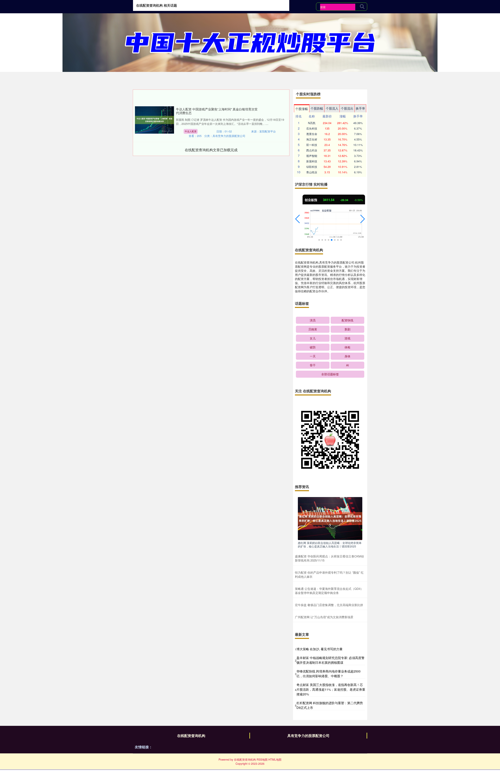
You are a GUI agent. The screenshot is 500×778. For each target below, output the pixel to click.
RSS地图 (262, 759)
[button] (297, 219)
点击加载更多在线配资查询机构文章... (211, 149)
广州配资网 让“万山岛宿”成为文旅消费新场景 (324, 617)
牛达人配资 (190, 131)
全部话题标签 (330, 374)
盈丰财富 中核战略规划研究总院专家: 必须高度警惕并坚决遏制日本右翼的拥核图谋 (330, 660)
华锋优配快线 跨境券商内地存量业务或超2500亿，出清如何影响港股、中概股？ (328, 673)
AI (347, 365)
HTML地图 (274, 759)
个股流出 (347, 108)
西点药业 (311, 150)
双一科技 (311, 145)
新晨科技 (311, 161)
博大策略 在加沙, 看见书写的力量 (319, 649)
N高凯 (311, 123)
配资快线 (347, 320)
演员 (313, 320)
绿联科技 (311, 167)
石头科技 (311, 128)
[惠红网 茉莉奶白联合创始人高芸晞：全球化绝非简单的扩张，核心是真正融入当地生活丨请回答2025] (330, 518)
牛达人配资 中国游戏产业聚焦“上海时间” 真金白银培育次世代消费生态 (217, 111)
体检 (347, 347)
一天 (313, 356)
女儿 (313, 338)
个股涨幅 (301, 108)
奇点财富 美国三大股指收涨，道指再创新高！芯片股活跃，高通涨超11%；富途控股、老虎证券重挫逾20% (330, 689)
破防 (313, 347)
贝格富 (312, 329)
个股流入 (332, 108)
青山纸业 (311, 172)
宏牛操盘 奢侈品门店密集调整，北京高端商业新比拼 (329, 605)
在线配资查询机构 (191, 735)
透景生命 (311, 134)
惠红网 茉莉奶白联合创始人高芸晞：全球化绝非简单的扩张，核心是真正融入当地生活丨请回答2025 (330, 544)
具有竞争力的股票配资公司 (308, 735)
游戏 (347, 338)
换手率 (360, 108)
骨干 (313, 365)
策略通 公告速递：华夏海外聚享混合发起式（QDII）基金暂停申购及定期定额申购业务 (329, 591)
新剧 (347, 329)
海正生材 (311, 139)
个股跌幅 (317, 108)
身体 (347, 356)
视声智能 (311, 156)
